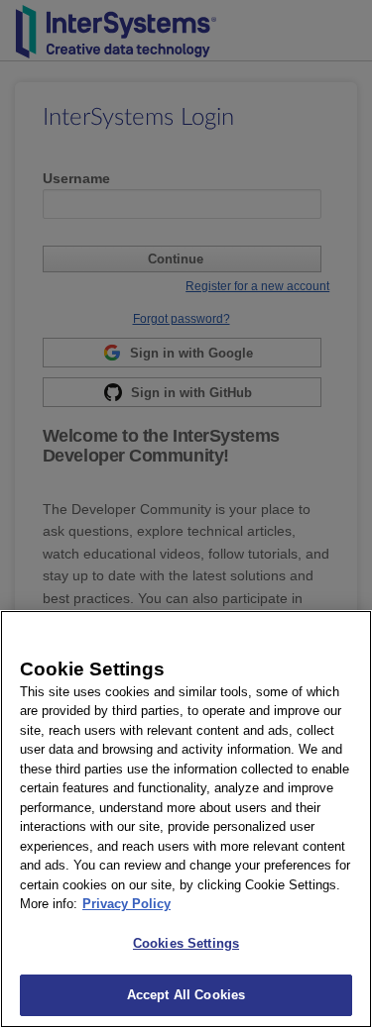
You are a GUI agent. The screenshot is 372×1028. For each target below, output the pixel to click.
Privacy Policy (126, 903)
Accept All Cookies (186, 994)
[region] (186, 819)
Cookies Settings (186, 943)
